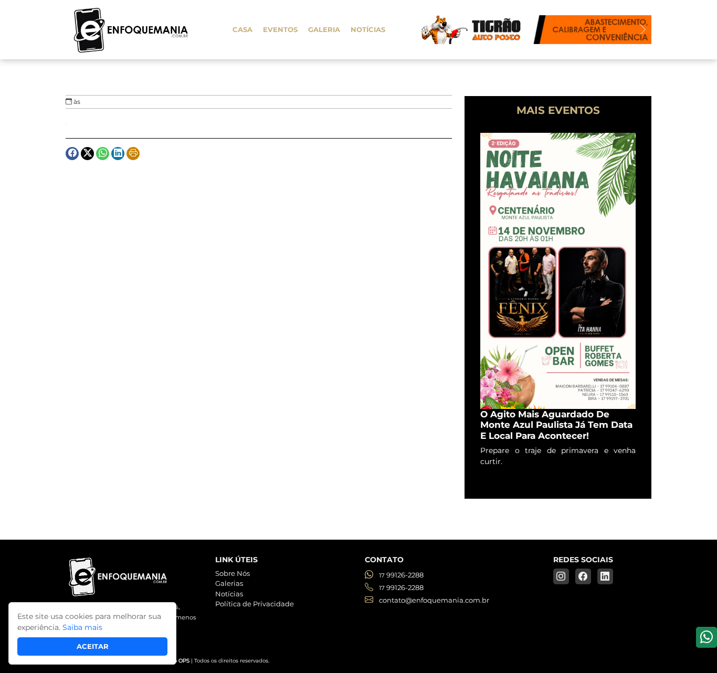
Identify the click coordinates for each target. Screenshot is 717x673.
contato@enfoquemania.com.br (433, 600)
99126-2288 (401, 575)
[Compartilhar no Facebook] (72, 153)
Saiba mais (82, 627)
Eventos (280, 29)
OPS (183, 660)
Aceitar (93, 646)
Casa (242, 29)
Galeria (324, 29)
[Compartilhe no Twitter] (87, 153)
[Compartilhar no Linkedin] (117, 153)
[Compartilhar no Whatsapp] (102, 153)
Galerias (229, 583)
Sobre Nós (232, 573)
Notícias (368, 29)
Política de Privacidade (254, 604)
